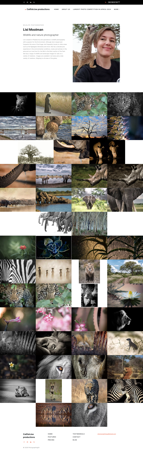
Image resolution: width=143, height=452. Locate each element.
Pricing (51, 440)
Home (50, 434)
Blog (75, 440)
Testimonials (79, 434)
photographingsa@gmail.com (107, 434)
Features (52, 437)
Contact (77, 437)
